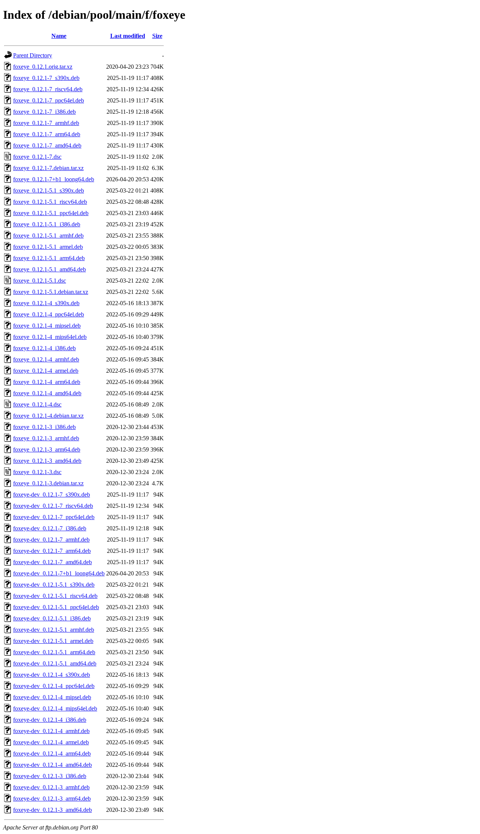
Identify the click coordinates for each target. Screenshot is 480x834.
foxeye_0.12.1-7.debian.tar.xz (48, 168)
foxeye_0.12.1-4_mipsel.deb (47, 325)
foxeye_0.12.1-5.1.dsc (39, 280)
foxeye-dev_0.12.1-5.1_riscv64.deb (55, 596)
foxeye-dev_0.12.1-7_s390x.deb (51, 494)
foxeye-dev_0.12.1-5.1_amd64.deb (54, 663)
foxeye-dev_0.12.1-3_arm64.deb (52, 798)
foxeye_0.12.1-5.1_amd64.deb (49, 269)
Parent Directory (32, 55)
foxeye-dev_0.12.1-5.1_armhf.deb (53, 629)
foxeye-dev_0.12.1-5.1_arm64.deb (54, 652)
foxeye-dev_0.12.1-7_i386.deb (49, 528)
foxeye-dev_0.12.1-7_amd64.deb (52, 562)
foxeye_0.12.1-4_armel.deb (45, 370)
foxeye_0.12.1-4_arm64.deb (46, 382)
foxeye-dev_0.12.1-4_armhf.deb (51, 731)
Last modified (127, 36)
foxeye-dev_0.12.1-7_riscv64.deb (53, 506)
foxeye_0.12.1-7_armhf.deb (46, 123)
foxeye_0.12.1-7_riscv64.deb (47, 89)
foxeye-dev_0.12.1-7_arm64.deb (52, 551)
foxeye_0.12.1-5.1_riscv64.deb (50, 202)
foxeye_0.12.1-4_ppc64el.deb (48, 314)
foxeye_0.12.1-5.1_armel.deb (48, 247)
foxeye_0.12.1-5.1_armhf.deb (48, 235)
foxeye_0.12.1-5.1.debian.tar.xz (50, 292)
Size (157, 36)
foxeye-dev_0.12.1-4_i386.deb (49, 720)
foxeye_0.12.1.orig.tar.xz (42, 66)
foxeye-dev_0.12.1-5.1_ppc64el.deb (56, 607)
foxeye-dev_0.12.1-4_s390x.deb (51, 674)
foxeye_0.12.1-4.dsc (37, 404)
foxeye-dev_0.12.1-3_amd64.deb (52, 810)
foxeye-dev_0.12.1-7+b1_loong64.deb (59, 573)
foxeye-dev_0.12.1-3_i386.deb (49, 776)
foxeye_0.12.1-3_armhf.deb (46, 438)
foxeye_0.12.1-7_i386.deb (44, 111)
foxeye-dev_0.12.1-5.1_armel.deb (53, 641)
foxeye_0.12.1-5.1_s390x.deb (48, 190)
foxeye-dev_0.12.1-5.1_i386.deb (52, 618)
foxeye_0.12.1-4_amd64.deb (47, 393)
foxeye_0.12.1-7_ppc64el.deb (48, 100)
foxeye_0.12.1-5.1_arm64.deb (49, 258)
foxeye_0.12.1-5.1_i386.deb (46, 224)
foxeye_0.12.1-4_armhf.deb (46, 359)
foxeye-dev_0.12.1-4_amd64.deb (52, 765)
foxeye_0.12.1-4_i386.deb (44, 348)
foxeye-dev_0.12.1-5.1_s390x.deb (53, 584)
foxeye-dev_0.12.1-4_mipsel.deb (52, 697)
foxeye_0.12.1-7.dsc (37, 157)
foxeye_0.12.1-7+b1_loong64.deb (53, 179)
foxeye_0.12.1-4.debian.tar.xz (48, 415)
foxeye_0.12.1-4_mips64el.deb (50, 337)
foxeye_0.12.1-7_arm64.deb (46, 134)
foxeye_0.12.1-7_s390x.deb (46, 78)
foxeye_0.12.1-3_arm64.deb (46, 449)
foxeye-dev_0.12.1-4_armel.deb (51, 742)
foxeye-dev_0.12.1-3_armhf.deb (51, 787)
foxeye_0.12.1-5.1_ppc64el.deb (50, 213)
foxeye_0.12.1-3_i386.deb (44, 427)
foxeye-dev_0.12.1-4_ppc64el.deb (53, 686)
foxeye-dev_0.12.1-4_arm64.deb (52, 753)
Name (58, 36)
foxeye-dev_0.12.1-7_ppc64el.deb (53, 517)
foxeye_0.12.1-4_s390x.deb (46, 303)
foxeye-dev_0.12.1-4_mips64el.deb (55, 708)
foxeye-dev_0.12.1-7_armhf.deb (51, 539)
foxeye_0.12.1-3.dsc (37, 472)
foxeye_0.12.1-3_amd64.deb (47, 461)
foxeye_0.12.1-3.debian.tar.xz (48, 483)
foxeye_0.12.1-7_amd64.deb (47, 145)
